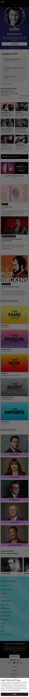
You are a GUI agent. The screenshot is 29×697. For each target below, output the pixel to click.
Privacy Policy (9, 687)
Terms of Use (6, 683)
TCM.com (9, 682)
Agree (14, 694)
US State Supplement (14, 690)
